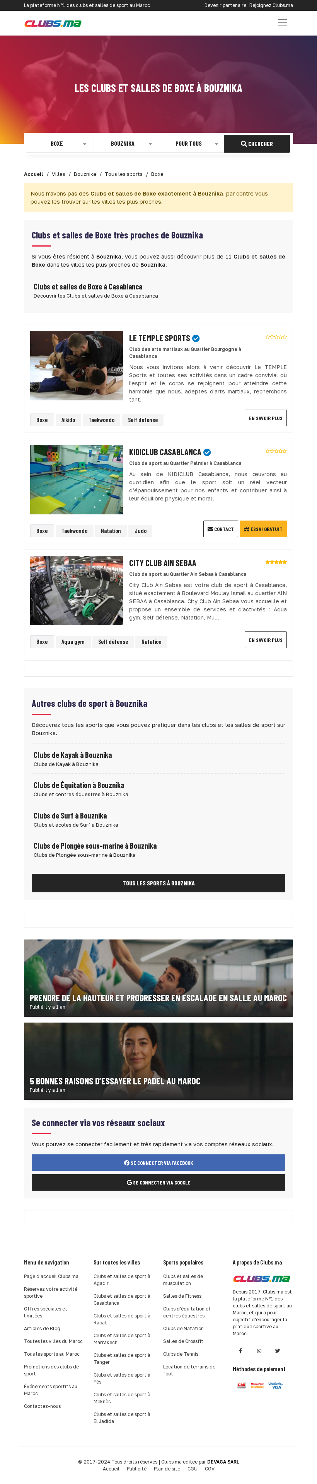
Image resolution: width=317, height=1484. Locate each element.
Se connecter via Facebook (161, 1162)
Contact (223, 529)
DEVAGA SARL (223, 1462)
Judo (141, 530)
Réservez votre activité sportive (50, 1292)
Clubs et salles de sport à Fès (122, 1378)
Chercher (260, 143)
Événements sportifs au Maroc (50, 1390)
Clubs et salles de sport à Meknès (122, 1398)
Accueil (111, 1469)
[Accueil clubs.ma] (53, 23)
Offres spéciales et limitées (45, 1312)
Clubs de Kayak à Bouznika (73, 754)
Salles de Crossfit (183, 1341)
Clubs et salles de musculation (183, 1279)
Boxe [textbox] (57, 143)
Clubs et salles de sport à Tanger (122, 1358)
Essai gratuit (266, 529)
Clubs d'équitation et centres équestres (187, 1312)
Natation (111, 530)
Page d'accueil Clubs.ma (51, 1276)
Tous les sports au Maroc (52, 1354)
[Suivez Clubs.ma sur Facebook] (240, 1350)
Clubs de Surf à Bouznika (70, 815)
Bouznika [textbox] (123, 143)
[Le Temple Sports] (76, 364)
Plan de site (167, 1469)
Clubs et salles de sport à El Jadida (122, 1417)
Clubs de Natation (183, 1328)
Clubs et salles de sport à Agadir (122, 1279)
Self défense (143, 419)
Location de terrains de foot (189, 1370)
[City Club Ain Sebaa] (76, 590)
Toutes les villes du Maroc (53, 1341)
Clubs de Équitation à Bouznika (79, 785)
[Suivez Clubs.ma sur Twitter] (277, 1350)
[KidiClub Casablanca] (76, 479)
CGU (192, 1469)
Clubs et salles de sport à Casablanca (122, 1299)
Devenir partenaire (225, 5)
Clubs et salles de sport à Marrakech (122, 1339)
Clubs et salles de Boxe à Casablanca (88, 286)
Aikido (68, 419)
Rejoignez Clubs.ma (271, 5)
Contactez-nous (42, 1406)
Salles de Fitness (182, 1296)
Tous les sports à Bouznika (159, 883)
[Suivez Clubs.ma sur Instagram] (259, 1350)
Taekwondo (101, 419)
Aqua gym (73, 641)
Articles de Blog (42, 1328)
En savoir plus (266, 418)
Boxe (42, 419)
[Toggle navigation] (282, 22)
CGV (210, 1469)
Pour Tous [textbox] (189, 143)
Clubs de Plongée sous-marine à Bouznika (95, 845)
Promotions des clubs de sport (51, 1370)
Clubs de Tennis (180, 1354)
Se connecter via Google (161, 1182)
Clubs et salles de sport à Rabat (122, 1319)
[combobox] (59, 144)
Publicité (137, 1469)
